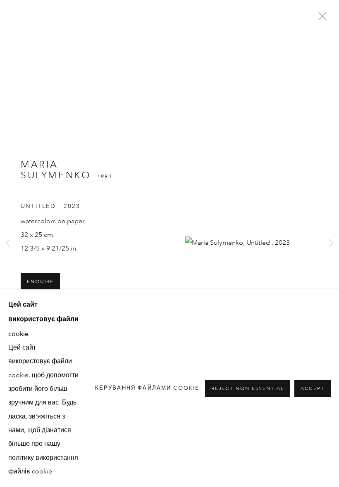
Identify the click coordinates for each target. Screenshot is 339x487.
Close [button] (320, 18)
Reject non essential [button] (247, 388)
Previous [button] (8, 243)
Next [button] (330, 243)
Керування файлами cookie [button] (147, 388)
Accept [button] (313, 388)
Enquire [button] (40, 281)
